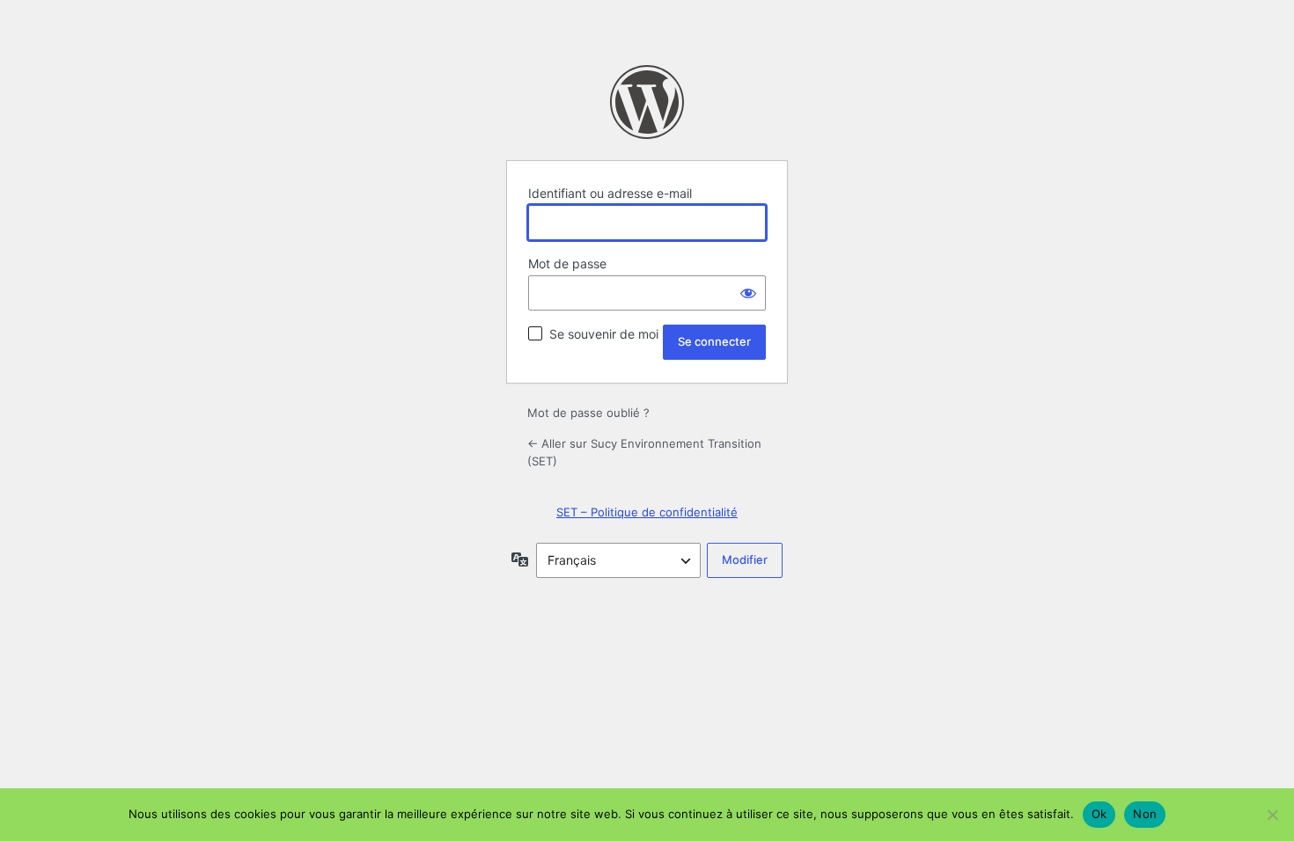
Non (1145, 814)
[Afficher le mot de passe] (748, 293)
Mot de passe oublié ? (588, 413)
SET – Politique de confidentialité (647, 512)
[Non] (1272, 814)
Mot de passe (567, 263)
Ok (1099, 814)
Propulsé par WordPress (647, 102)
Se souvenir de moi (603, 333)
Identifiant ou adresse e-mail (610, 193)
